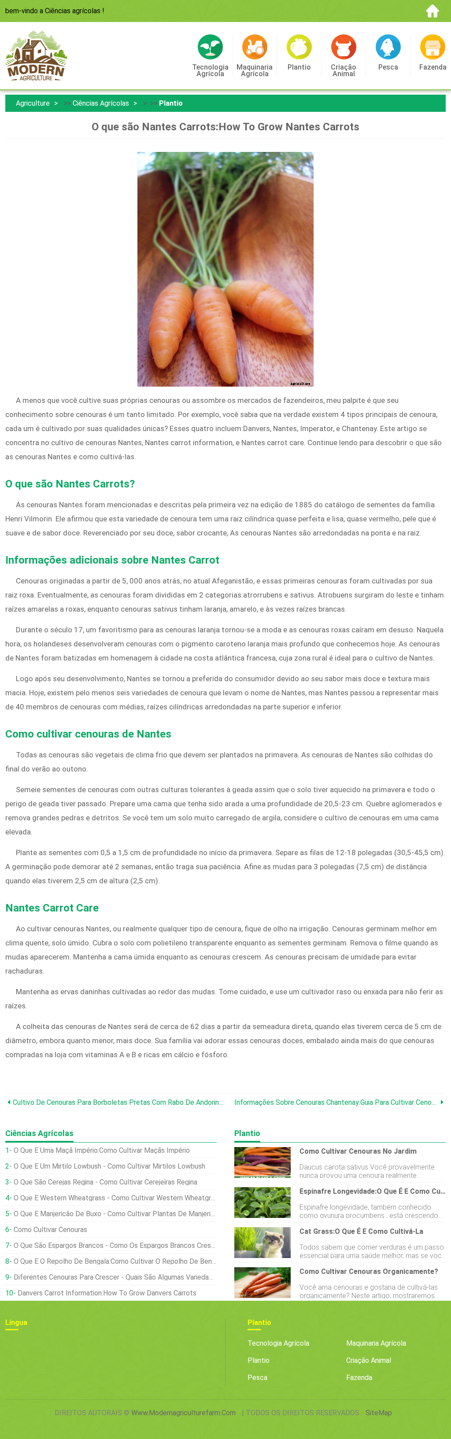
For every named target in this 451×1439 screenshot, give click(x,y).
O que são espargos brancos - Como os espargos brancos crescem (115, 1245)
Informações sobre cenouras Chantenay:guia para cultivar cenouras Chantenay (336, 1102)
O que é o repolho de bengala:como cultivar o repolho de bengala (115, 1261)
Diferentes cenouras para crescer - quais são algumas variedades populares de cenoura (115, 1277)
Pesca (257, 1377)
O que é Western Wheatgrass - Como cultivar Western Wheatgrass (115, 1198)
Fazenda (359, 1377)
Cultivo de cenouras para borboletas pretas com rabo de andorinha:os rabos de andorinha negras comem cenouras (119, 1102)
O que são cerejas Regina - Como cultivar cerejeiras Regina (105, 1182)
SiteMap (379, 1413)
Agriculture (33, 103)
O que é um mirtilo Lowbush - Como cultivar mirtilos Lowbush (109, 1166)
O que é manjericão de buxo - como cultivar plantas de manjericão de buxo (115, 1213)
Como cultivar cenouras (50, 1229)
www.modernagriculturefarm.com (183, 1413)
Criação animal (368, 1360)
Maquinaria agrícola (376, 1343)
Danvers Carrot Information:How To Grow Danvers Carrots (107, 1293)
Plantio (171, 103)
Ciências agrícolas (101, 103)
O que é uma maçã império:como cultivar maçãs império (102, 1150)
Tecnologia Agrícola (278, 1343)
